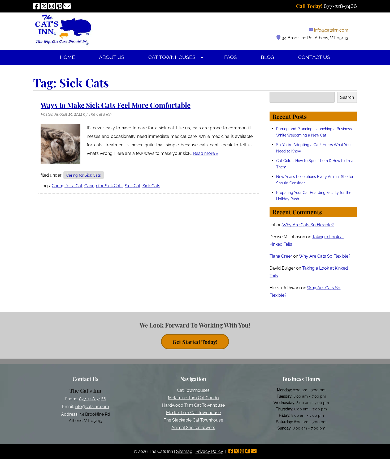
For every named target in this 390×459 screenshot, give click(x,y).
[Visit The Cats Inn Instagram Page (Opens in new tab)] (51, 6)
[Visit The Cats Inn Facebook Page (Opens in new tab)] (36, 6)
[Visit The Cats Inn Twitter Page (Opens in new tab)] (44, 6)
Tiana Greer (281, 256)
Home (67, 57)
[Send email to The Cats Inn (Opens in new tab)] (67, 6)
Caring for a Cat (67, 185)
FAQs (230, 57)
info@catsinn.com (331, 30)
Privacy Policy (209, 451)
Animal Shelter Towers (193, 427)
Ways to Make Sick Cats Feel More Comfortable (115, 105)
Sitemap (184, 451)
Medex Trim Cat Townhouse (193, 412)
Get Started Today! (195, 341)
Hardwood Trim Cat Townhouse (193, 405)
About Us (111, 57)
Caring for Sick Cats (83, 175)
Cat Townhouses (172, 57)
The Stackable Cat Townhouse (193, 420)
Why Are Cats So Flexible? (308, 224)
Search (347, 97)
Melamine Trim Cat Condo (193, 397)
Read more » (205, 153)
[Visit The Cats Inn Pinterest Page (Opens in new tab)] (59, 6)
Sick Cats (151, 185)
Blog (267, 57)
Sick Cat (132, 185)
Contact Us (314, 57)
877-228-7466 (92, 398)
